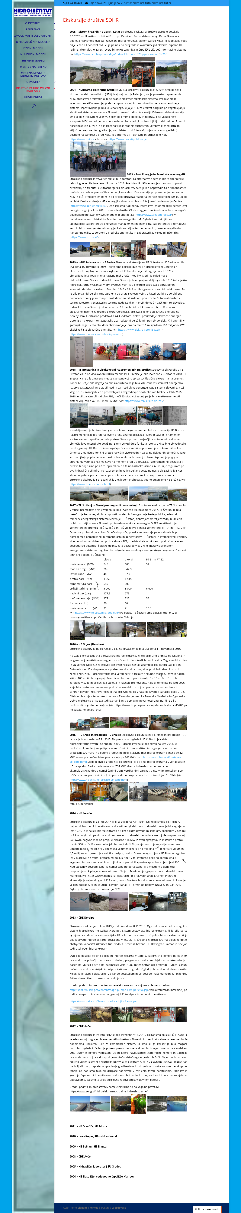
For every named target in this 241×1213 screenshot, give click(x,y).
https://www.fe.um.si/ (84, 237)
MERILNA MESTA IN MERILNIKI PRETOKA (33, 74)
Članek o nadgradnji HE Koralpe (116, 1001)
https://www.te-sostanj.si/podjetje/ (97, 612)
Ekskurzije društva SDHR (91, 19)
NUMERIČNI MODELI (33, 54)
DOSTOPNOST (33, 97)
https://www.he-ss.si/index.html (90, 484)
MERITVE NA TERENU (33, 67)
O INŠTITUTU (33, 23)
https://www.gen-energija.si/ (88, 206)
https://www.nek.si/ (82, 139)
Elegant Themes (88, 1207)
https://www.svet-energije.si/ (154, 214)
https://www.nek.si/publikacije (127, 139)
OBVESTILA (33, 82)
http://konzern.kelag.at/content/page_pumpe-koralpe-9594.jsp (109, 990)
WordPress (119, 1207)
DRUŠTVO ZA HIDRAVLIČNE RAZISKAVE (33, 89)
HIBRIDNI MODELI (33, 60)
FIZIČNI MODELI (33, 48)
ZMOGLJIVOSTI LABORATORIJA (33, 35)
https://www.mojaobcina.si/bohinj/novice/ (96, 334)
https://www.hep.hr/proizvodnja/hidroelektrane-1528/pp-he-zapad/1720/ (120, 54)
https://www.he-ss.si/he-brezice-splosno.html (98, 779)
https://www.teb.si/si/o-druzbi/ (143, 401)
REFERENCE (33, 29)
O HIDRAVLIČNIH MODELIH (33, 42)
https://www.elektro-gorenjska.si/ (139, 329)
